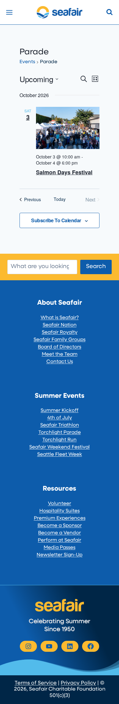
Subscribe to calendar (56, 220)
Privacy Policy (78, 683)
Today (60, 199)
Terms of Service (36, 683)
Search (96, 267)
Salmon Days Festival (64, 172)
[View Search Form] (109, 12)
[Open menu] (9, 12)
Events (27, 62)
